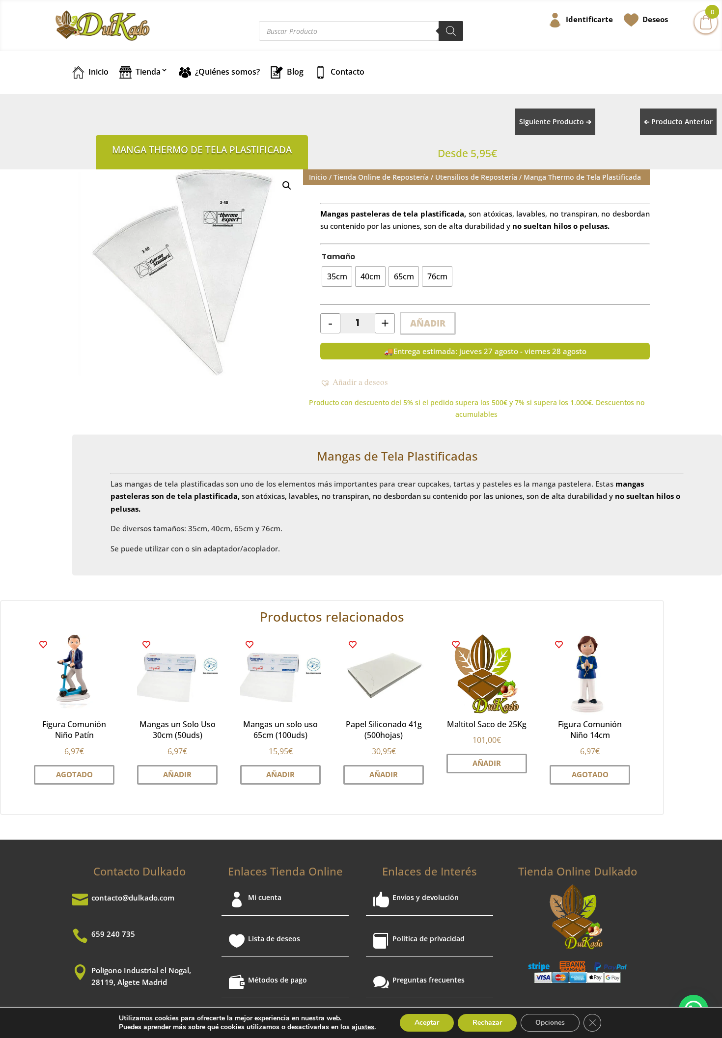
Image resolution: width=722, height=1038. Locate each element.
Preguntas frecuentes (428, 979)
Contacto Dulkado (139, 871)
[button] (287, 185)
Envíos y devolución (425, 897)
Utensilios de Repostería (476, 177)
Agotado (74, 774)
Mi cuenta (264, 897)
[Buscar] (451, 31)
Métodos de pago (277, 979)
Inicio (318, 177)
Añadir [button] (177, 774)
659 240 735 (113, 934)
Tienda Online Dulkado (577, 871)
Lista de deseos (274, 938)
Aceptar (427, 1022)
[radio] (337, 276)
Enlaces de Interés (429, 871)
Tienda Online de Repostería (381, 177)
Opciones (550, 1022)
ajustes (363, 1027)
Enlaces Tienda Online (285, 871)
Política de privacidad (428, 938)
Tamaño (338, 256)
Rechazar (487, 1022)
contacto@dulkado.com (132, 897)
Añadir (427, 323)
